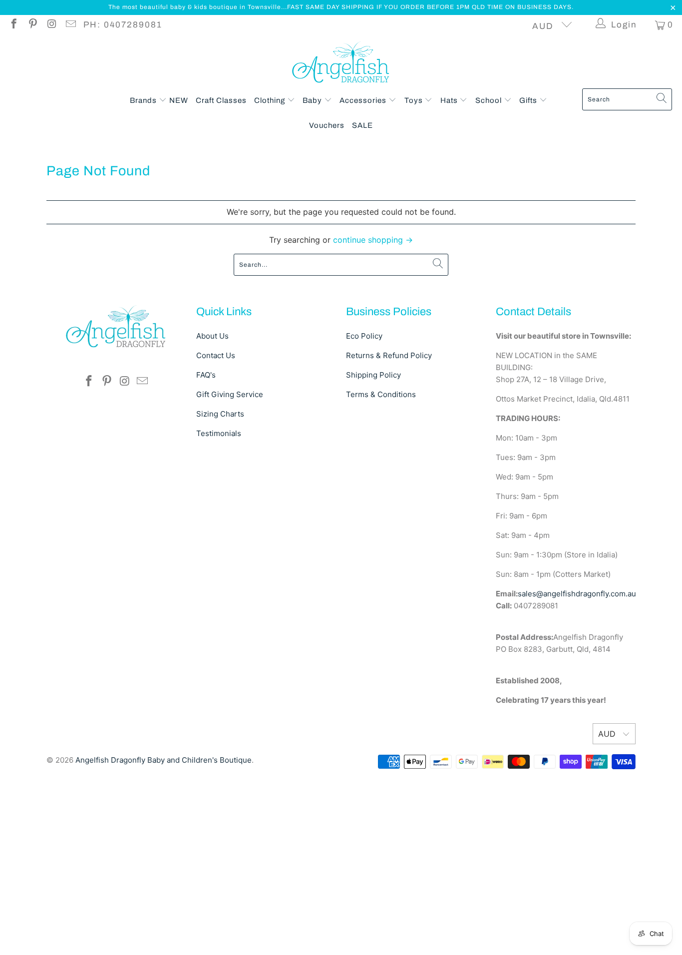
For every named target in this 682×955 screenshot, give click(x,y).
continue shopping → (373, 240)
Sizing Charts (220, 414)
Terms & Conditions (381, 394)
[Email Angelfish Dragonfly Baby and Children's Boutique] (70, 25)
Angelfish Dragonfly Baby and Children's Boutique (163, 760)
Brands (144, 100)
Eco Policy (364, 336)
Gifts (529, 100)
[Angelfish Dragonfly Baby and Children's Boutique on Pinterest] (32, 25)
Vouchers (326, 125)
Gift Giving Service (229, 394)
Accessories (364, 100)
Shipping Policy (373, 375)
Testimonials (218, 433)
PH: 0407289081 (122, 24)
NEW (178, 100)
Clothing (270, 100)
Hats (450, 100)
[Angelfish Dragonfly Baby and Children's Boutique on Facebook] (13, 25)
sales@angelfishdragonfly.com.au (577, 593)
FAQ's (206, 375)
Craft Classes (221, 100)
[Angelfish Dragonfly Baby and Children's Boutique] (341, 64)
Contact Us (215, 355)
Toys (414, 100)
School (489, 100)
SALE (362, 125)
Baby (313, 100)
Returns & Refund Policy (389, 355)
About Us (212, 336)
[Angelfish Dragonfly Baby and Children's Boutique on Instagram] (51, 25)
